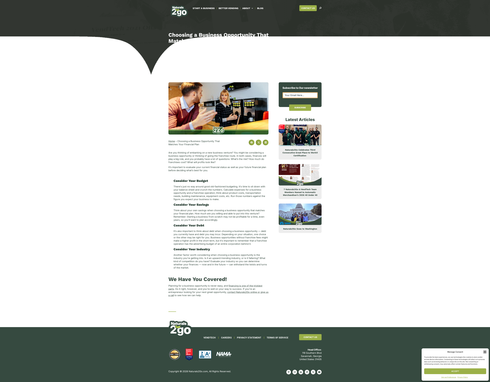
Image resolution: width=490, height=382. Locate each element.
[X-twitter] (313, 372)
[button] (485, 352)
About (246, 8)
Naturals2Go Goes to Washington (300, 229)
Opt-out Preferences (448, 377)
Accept (455, 371)
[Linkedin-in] (301, 372)
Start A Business (204, 8)
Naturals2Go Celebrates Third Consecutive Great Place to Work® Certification (300, 153)
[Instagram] (294, 372)
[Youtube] (319, 372)
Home (171, 141)
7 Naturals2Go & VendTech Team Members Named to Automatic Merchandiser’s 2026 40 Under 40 (300, 192)
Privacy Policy (462, 377)
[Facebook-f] (307, 372)
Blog (260, 8)
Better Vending (228, 8)
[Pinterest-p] (288, 372)
